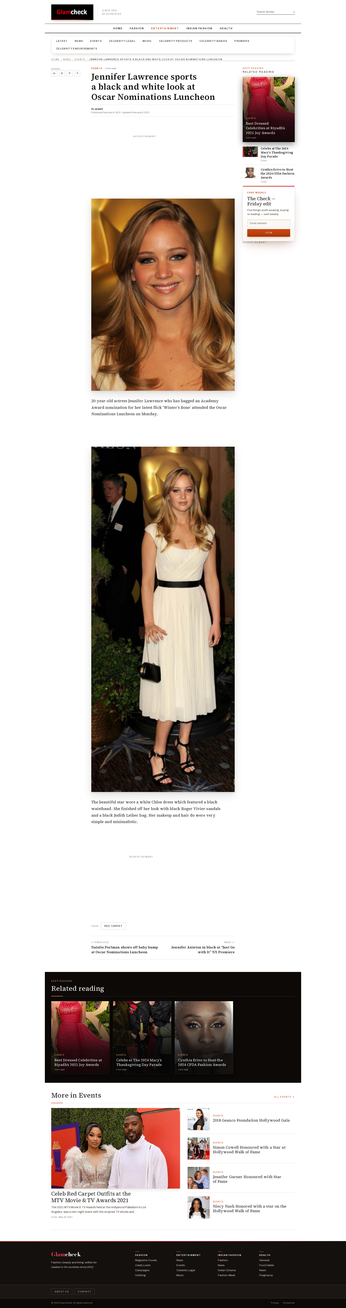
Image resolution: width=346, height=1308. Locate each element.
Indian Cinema (227, 1270)
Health (226, 28)
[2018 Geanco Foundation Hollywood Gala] (199, 1119)
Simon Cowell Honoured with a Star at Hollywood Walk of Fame (249, 1150)
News (79, 41)
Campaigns (142, 1270)
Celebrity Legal (122, 41)
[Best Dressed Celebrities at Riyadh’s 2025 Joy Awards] (269, 109)
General (264, 1260)
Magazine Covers (146, 1260)
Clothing (140, 1275)
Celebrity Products (175, 41)
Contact (84, 1291)
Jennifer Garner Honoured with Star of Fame (247, 1179)
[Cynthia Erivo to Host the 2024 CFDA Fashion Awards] (250, 173)
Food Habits (266, 1265)
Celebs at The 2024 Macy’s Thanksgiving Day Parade (277, 152)
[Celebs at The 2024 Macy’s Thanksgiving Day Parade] (250, 151)
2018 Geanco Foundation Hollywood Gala (251, 1120)
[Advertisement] (163, 165)
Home (118, 28)
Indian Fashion (199, 28)
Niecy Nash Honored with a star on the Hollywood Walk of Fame (249, 1209)
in (54, 73)
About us (62, 1291)
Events (96, 41)
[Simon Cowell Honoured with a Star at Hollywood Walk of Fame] (199, 1148)
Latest (61, 41)
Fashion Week (226, 1275)
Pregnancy (266, 1275)
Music (147, 41)
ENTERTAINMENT (165, 28)
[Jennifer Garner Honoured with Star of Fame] (199, 1178)
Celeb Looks (143, 1265)
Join (268, 232)
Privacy (275, 1303)
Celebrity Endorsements (76, 48)
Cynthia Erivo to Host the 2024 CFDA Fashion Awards (277, 173)
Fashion (137, 28)
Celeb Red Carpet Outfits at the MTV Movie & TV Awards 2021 (91, 1197)
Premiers (241, 41)
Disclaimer (289, 1303)
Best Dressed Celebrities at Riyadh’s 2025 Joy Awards (265, 128)
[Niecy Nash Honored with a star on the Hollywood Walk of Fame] (199, 1207)
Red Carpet (113, 926)
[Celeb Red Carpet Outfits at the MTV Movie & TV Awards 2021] (115, 1148)
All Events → (284, 1097)
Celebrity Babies (213, 41)
